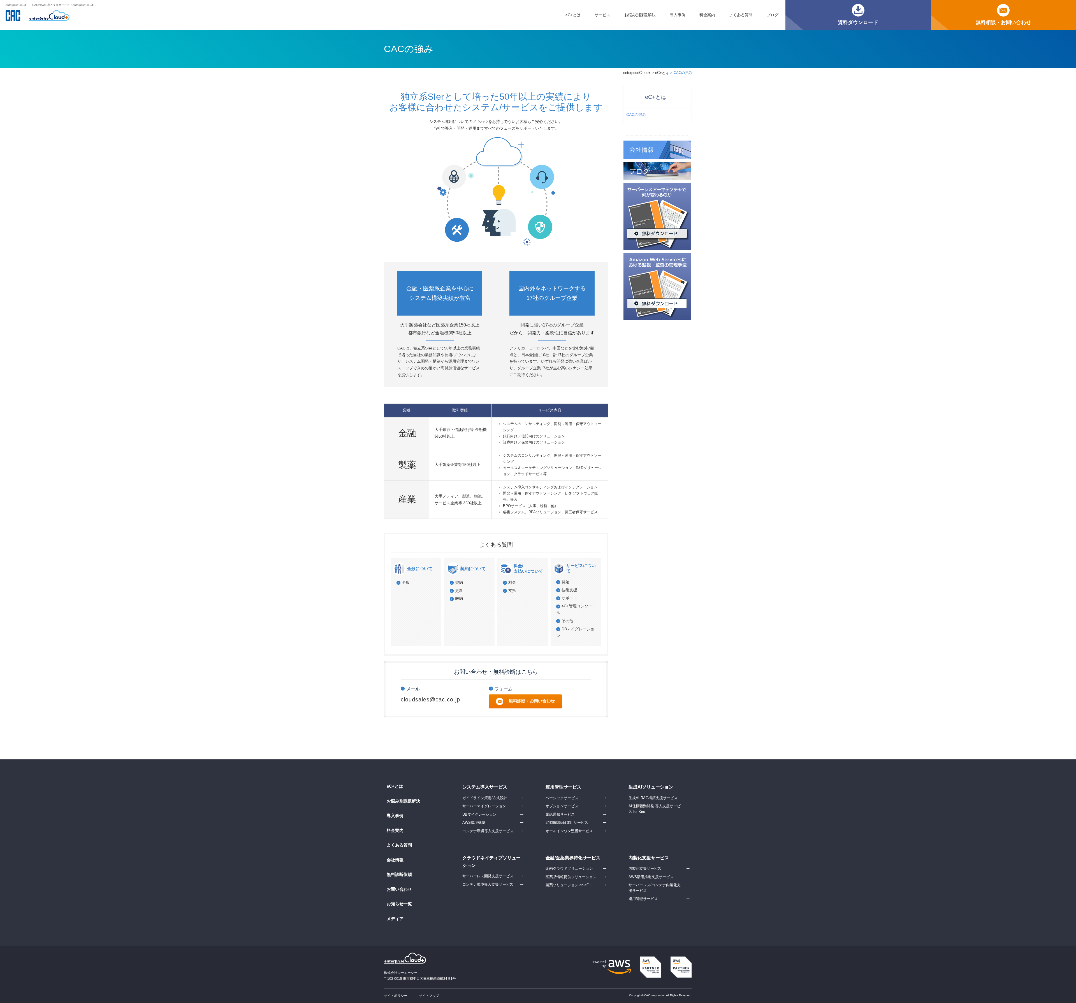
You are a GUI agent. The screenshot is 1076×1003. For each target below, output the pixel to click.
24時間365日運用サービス (567, 822)
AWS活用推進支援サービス (651, 877)
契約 (459, 582)
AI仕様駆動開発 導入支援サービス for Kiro (655, 809)
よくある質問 (741, 15)
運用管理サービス (643, 899)
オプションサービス (562, 806)
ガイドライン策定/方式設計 (484, 798)
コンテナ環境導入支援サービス (487, 831)
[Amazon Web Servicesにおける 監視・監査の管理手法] (657, 256)
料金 (512, 582)
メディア (395, 918)
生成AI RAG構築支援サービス (653, 798)
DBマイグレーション (479, 814)
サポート (569, 598)
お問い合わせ (399, 889)
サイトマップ (429, 996)
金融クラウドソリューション (569, 868)
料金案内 (707, 15)
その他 (567, 621)
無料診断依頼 (399, 874)
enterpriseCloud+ (637, 73)
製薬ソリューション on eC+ (568, 885)
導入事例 (677, 15)
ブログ (772, 15)
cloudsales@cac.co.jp (430, 699)
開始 (565, 582)
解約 (459, 598)
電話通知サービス (560, 814)
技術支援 (569, 590)
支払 (512, 590)
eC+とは (573, 15)
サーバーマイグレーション (484, 806)
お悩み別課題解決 (640, 15)
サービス (602, 15)
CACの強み (636, 114)
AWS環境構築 (473, 822)
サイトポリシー (395, 996)
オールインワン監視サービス (569, 831)
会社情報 (395, 859)
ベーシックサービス (562, 798)
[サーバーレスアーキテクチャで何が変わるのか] (657, 186)
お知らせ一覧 (399, 903)
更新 (459, 590)
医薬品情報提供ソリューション (571, 877)
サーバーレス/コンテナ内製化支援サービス (655, 888)
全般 (406, 582)
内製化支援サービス (645, 868)
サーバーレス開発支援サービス (487, 876)
